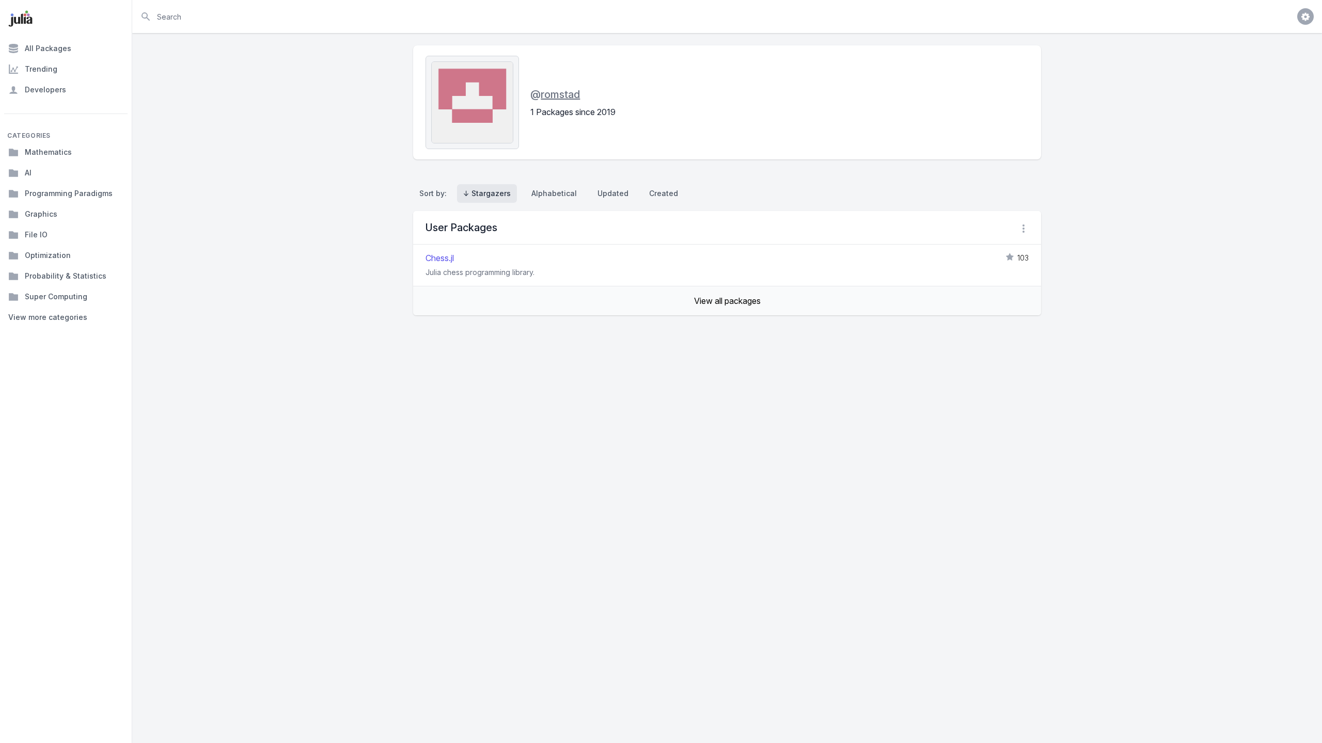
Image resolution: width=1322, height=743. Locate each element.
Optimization (48, 255)
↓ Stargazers (487, 193)
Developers (45, 89)
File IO (36, 234)
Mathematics (48, 152)
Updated (612, 193)
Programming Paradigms (69, 193)
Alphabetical (554, 193)
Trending (41, 68)
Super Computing (56, 296)
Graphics (41, 213)
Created (663, 193)
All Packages (48, 48)
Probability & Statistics (65, 275)
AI (28, 172)
